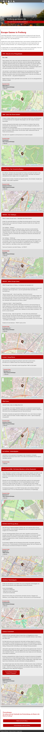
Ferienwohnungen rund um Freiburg (32, 721)
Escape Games (19, 731)
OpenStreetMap (34, 110)
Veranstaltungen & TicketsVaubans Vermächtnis (11, 672)
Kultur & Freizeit (12, 731)
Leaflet (27, 110)
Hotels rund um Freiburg (12, 720)
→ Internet (4, 88)
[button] (22, 99)
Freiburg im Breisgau (4, 731)
